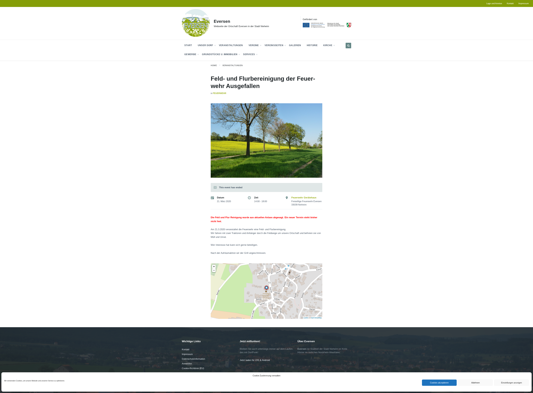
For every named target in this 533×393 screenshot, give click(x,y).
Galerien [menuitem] (295, 45)
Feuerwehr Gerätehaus (303, 197)
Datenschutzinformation (193, 359)
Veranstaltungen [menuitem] (231, 45)
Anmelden (187, 363)
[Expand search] (348, 45)
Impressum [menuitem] (523, 3)
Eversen (222, 21)
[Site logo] (196, 36)
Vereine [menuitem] (254, 45)
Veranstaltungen (232, 65)
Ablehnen (475, 382)
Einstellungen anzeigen (511, 382)
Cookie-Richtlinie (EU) (193, 368)
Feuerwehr (219, 93)
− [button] (214, 270)
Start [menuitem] (188, 45)
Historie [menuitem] (312, 45)
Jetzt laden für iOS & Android (255, 360)
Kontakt (185, 349)
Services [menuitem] (249, 54)
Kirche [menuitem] (327, 45)
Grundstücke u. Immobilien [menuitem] (219, 54)
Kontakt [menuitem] (510, 3)
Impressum (187, 354)
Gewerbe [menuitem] (190, 54)
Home (214, 65)
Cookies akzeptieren (439, 382)
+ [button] (214, 266)
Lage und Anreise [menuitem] (494, 3)
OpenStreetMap (316, 318)
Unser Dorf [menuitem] (205, 45)
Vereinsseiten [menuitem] (274, 45)
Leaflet (306, 318)
